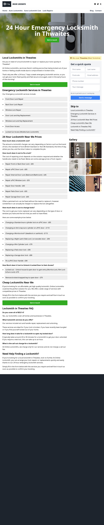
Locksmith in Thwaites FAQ (81, 126)
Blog (92, 11)
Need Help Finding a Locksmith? (83, 130)
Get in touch (52, 40)
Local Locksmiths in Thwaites (82, 110)
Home (4, 11)
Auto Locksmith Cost (32, 11)
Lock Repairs (48, 11)
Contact (98, 11)
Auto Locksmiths (16, 11)
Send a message (85, 98)
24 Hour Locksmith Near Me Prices (84, 120)
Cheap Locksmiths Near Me (81, 123)
